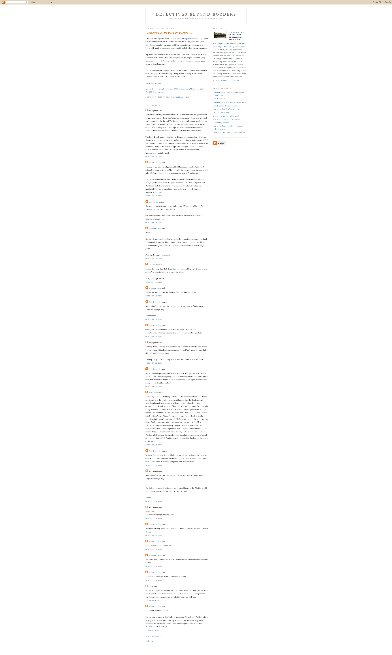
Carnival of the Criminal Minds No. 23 (229, 132)
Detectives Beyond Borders (196, 14)
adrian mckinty (155, 228)
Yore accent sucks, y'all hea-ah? (226, 116)
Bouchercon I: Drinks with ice (225, 105)
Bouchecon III (219, 98)
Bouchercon (157, 88)
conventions (184, 88)
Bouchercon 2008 (170, 88)
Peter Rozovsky (155, 162)
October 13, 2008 (153, 296)
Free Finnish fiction (221, 112)
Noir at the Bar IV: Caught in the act (228, 109)
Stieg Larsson (158, 92)
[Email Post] (187, 96)
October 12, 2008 (153, 156)
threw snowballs (179, 268)
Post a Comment (154, 636)
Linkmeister (153, 202)
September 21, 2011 (155, 600)
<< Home (149, 640)
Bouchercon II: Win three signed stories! (229, 102)
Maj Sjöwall (195, 88)
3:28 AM (179, 97)
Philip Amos (154, 392)
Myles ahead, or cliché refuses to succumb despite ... (226, 121)
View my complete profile (226, 80)
